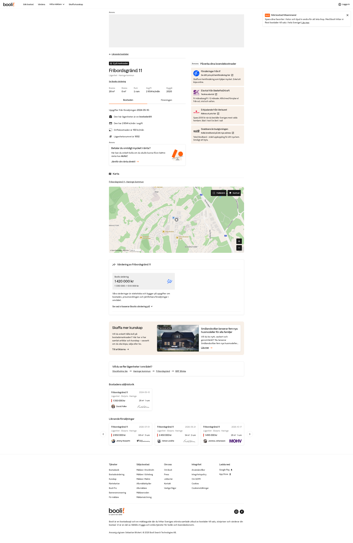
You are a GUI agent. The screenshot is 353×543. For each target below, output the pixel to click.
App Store (223, 474)
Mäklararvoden (143, 492)
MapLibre (126, 250)
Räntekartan (114, 483)
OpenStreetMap (116, 250)
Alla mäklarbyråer (144, 483)
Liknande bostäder (120, 54)
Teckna (215, 94)
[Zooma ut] (239, 248)
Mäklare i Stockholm (145, 470)
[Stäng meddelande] (347, 15)
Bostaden (128, 100)
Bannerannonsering (117, 492)
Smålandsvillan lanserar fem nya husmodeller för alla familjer (219, 330)
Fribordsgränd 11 (119, 426)
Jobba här (168, 479)
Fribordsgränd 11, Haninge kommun (126, 181)
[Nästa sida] (250, 434)
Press (166, 474)
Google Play (224, 470)
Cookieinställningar (200, 488)
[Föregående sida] (103, 434)
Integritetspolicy (199, 474)
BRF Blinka (180, 371)
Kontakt (167, 483)
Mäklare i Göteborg (145, 474)
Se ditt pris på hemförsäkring (217, 75)
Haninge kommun (142, 371)
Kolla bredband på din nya (217, 132)
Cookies (195, 483)
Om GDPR (196, 479)
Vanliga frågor (170, 488)
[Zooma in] (239, 241)
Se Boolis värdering (117, 81)
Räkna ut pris (214, 113)
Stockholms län (120, 371)
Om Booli (168, 470)
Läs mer (305, 22)
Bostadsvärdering (116, 474)
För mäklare (114, 497)
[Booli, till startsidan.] (8, 4)
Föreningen (166, 100)
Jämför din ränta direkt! (123, 161)
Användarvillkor (198, 470)
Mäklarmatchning (144, 497)
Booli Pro (113, 488)
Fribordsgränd (163, 371)
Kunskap (112, 479)
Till (119, 349)
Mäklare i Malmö (143, 479)
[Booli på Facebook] (242, 512)
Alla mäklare (142, 488)
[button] (176, 220)
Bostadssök (114, 470)
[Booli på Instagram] (236, 512)
